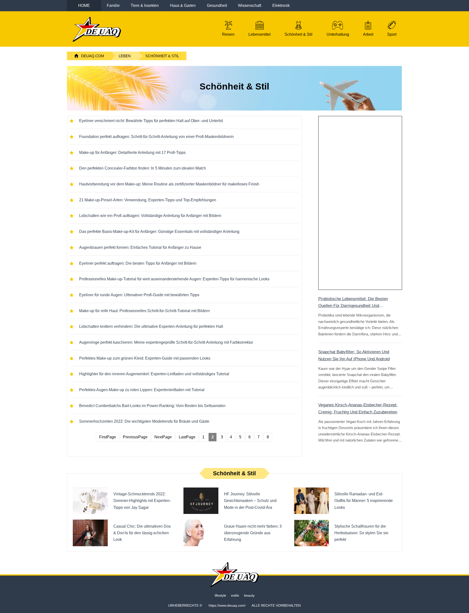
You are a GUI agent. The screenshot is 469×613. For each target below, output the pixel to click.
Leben (125, 56)
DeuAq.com (92, 56)
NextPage (163, 437)
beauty (249, 595)
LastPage (187, 437)
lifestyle (220, 595)
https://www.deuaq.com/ (227, 605)
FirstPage (107, 437)
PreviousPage (135, 437)
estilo (235, 595)
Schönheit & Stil (162, 56)
